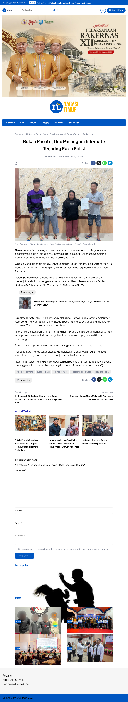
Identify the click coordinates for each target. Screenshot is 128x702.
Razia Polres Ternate (81, 371)
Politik (22, 122)
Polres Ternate (61, 371)
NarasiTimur (21, 697)
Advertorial (73, 122)
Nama (18, 510)
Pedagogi (45, 122)
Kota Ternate (43, 371)
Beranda (10, 122)
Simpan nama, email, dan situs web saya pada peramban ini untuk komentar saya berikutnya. (63, 549)
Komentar (20, 470)
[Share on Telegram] (110, 163)
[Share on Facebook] (93, 163)
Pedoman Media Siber (16, 684)
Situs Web (20, 535)
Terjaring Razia (102, 371)
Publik (70, 621)
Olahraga (59, 122)
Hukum (32, 122)
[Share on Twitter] (98, 163)
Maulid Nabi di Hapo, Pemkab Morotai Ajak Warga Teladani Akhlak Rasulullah (64, 3)
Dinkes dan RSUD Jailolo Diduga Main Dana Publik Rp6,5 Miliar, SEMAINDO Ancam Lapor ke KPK (38, 399)
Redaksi (7, 675)
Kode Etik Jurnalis (13, 679)
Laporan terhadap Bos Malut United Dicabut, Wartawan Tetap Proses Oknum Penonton (64, 443)
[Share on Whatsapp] (104, 163)
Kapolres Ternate (25, 371)
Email (18, 523)
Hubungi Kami (116, 10)
